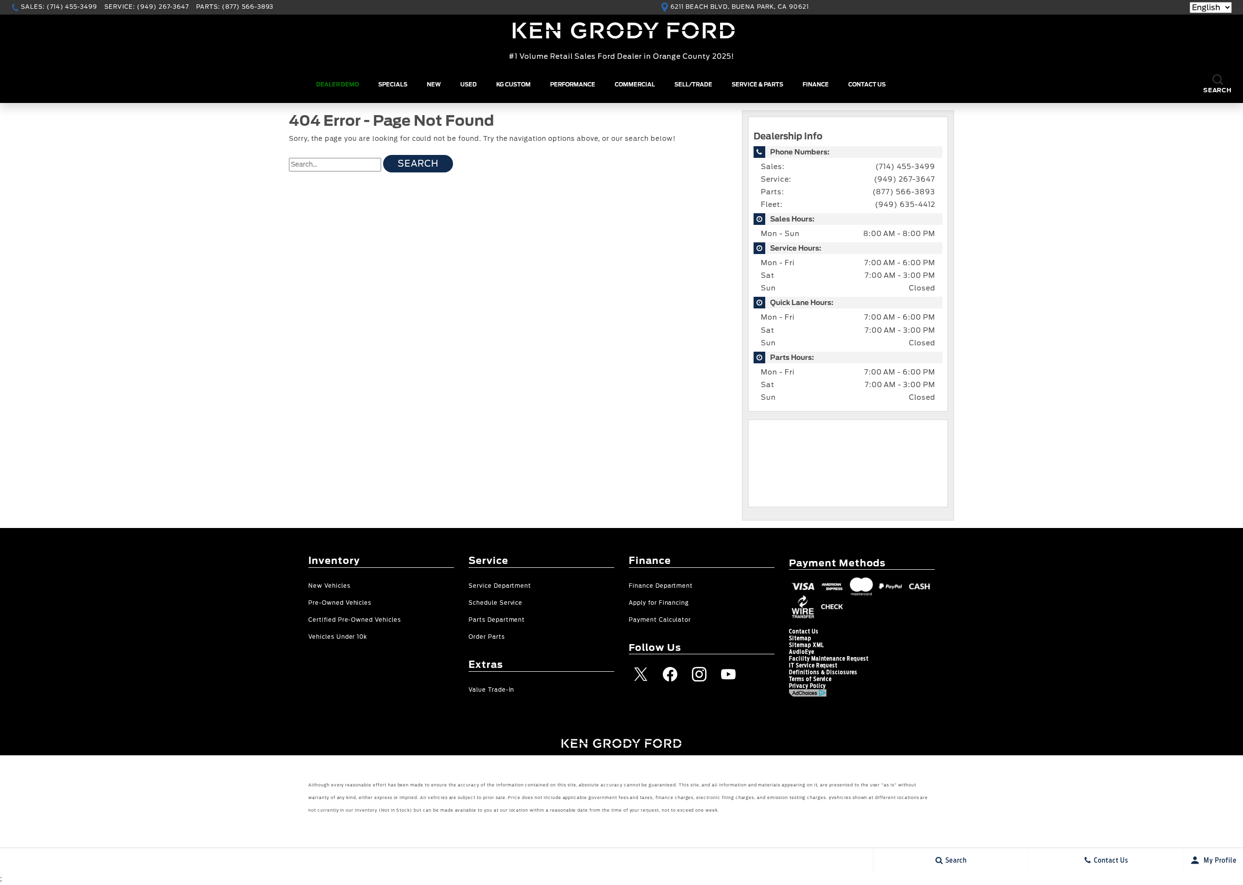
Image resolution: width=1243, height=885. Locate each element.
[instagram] (699, 674)
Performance (572, 84)
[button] (1217, 85)
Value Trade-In (491, 690)
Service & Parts (757, 84)
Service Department (500, 586)
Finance (816, 84)
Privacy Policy (807, 685)
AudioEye (801, 651)
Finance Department (661, 586)
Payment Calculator (660, 620)
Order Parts (487, 637)
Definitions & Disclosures (823, 672)
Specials (392, 84)
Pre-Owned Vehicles (339, 603)
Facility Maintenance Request (829, 658)
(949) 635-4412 (905, 204)
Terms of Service (810, 679)
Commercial (635, 84)
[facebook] (670, 674)
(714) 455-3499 (905, 166)
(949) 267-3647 (904, 179)
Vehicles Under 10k (337, 637)
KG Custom (513, 84)
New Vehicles (329, 586)
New (434, 84)
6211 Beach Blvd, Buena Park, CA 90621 (740, 6)
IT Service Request (813, 665)
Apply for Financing (659, 603)
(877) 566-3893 (904, 192)
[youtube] (728, 674)
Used (468, 84)
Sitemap (800, 638)
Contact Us (867, 84)
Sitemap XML (806, 645)
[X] (641, 674)
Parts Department (497, 620)
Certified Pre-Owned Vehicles (354, 620)
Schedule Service (495, 603)
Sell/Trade (693, 84)
